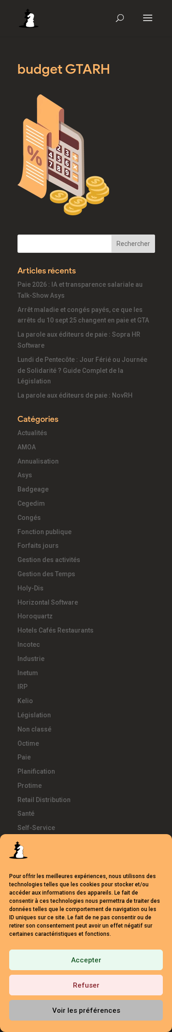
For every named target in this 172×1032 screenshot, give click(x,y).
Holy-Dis (30, 588)
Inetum (27, 673)
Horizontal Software (47, 602)
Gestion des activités (48, 559)
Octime (28, 743)
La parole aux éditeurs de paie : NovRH (75, 395)
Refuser (86, 985)
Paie (24, 757)
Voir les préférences (86, 1010)
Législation (34, 715)
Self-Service (36, 827)
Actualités (32, 433)
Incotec (28, 644)
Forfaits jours (38, 545)
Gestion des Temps (46, 574)
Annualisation (38, 461)
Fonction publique (44, 531)
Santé (25, 813)
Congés (29, 517)
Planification (36, 771)
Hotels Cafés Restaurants (55, 630)
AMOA (26, 447)
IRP (22, 686)
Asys (24, 475)
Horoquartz (35, 616)
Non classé (34, 729)
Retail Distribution (44, 799)
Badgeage (33, 489)
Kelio (25, 700)
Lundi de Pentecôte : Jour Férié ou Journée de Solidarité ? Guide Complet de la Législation (82, 370)
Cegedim (31, 503)
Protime (29, 785)
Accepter (86, 960)
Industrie (30, 658)
